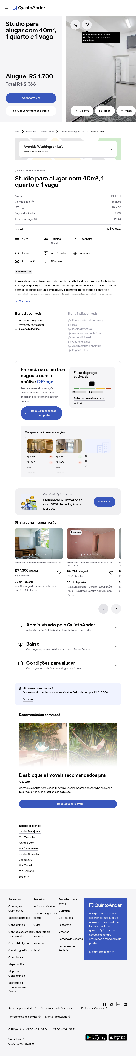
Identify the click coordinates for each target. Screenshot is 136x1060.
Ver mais (24, 301)
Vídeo (107, 111)
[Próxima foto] (56, 543)
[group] (39, 561)
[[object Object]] (115, 36)
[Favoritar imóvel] (87, 25)
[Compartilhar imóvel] (75, 25)
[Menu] (6, 7)
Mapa (128, 111)
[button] (68, 627)
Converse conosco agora (33, 111)
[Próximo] (116, 609)
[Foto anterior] (21, 543)
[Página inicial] (29, 8)
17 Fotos (84, 111)
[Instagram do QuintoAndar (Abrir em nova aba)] (111, 1004)
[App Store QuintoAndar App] (118, 1037)
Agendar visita (31, 98)
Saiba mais (104, 502)
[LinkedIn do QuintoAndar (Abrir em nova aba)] (125, 1004)
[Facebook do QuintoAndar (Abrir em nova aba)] (104, 1004)
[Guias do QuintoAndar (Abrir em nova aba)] (118, 1004)
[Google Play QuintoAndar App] (96, 1037)
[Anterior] (103, 609)
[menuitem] (17, 131)
